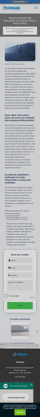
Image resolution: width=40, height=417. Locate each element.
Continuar (20, 412)
